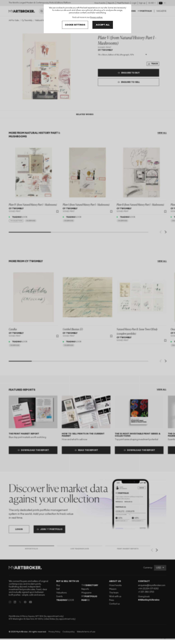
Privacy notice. (96, 17)
